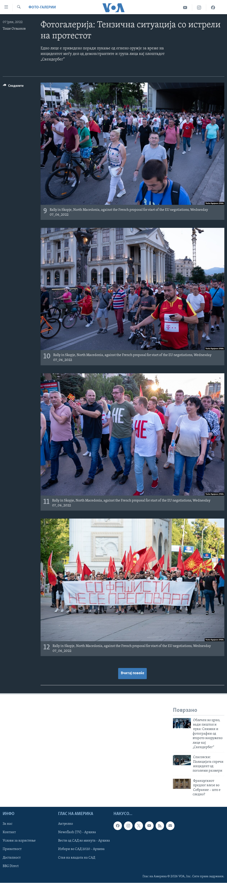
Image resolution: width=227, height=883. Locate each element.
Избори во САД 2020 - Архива (81, 849)
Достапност (12, 858)
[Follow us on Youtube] (149, 826)
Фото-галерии (42, 8)
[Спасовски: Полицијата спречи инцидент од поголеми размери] (182, 760)
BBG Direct (11, 866)
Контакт (9, 832)
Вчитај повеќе (132, 673)
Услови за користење (19, 841)
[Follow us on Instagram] (128, 826)
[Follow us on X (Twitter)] (139, 826)
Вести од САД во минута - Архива (84, 841)
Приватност (12, 849)
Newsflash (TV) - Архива (77, 832)
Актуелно (65, 824)
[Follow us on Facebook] (118, 826)
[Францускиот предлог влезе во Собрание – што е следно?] (182, 784)
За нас (7, 824)
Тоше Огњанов (14, 29)
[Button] (13, 87)
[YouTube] (185, 7)
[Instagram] (199, 7)
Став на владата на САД (76, 858)
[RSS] (160, 826)
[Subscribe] (170, 826)
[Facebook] (213, 7)
